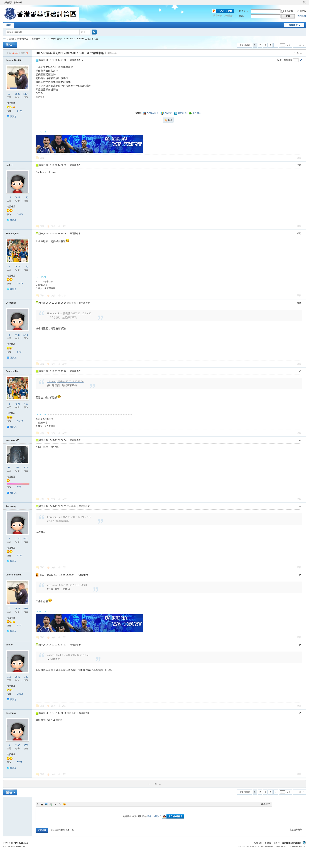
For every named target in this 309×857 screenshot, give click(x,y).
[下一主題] (300, 53)
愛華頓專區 (22, 38)
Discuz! (19, 843)
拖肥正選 (11, 476)
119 (9, 197)
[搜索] (93, 32)
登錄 (149, 816)
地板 (299, 302)
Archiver (258, 843)
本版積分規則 (295, 829)
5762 (25, 335)
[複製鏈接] (112, 53)
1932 (17, 94)
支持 (53, 226)
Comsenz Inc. (20, 846)
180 (17, 467)
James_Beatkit (13, 60)
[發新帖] (10, 45)
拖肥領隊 (11, 103)
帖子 (83, 32)
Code (60, 804)
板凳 (299, 233)
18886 (20, 214)
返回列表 (245, 45)
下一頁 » (155, 784)
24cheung (11, 303)
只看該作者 (75, 60)
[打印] (294, 53)
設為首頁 (8, 2)
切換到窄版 (304, 2)
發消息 (13, 116)
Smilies (64, 804)
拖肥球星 (11, 206)
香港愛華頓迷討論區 (4, 38)
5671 (17, 266)
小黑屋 (276, 843)
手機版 (267, 843)
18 (9, 467)
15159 (20, 283)
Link (51, 804)
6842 (17, 197)
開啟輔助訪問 (301, 2)
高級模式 (265, 804)
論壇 (8, 24)
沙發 (299, 165)
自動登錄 (289, 11)
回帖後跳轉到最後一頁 (63, 830)
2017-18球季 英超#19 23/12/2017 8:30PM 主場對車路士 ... (72, 38)
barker (9, 165)
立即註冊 (301, 16)
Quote (55, 804)
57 (9, 94)
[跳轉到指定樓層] (300, 60)
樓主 (279, 60)
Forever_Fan (12, 233)
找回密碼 (301, 11)
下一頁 (298, 45)
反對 (64, 226)
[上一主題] (297, 53)
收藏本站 (18, 2)
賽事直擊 (36, 38)
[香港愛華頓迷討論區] (41, 20)
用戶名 (242, 11)
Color (42, 804)
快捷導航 (293, 25)
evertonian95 (12, 440)
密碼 (241, 16)
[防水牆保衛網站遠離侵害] (304, 843)
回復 (42, 158)
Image (46, 804)
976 (26, 467)
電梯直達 (288, 60)
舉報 (299, 158)
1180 (17, 335)
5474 (25, 94)
